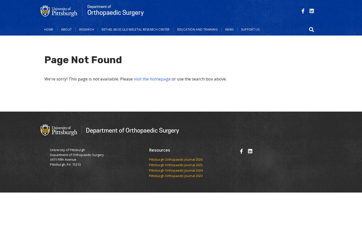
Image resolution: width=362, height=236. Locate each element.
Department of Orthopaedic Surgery (132, 130)
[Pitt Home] (59, 11)
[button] (311, 30)
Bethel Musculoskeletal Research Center (135, 29)
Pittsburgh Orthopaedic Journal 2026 (176, 160)
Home (48, 29)
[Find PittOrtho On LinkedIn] (312, 11)
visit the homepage (152, 79)
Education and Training (197, 29)
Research (86, 29)
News (229, 29)
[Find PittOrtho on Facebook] (303, 11)
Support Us (250, 29)
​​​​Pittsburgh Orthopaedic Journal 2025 (176, 165)
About (66, 29)
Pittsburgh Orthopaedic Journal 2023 (176, 176)
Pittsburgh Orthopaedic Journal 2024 (176, 171)
